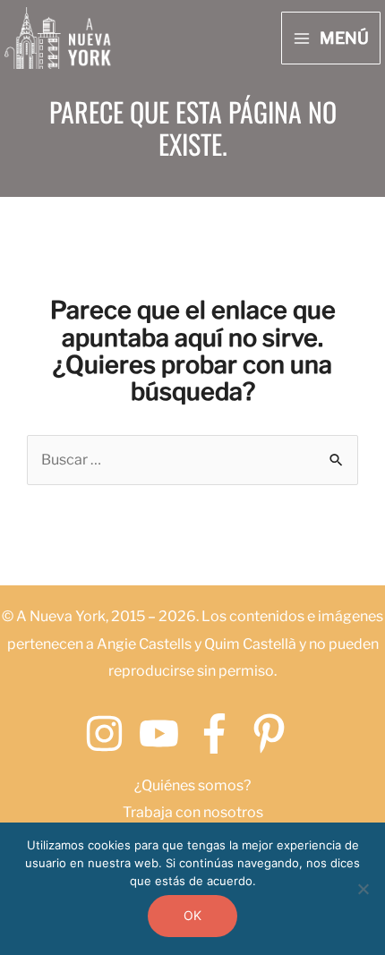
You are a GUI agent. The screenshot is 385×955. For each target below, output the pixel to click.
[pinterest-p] (275, 733)
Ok (192, 915)
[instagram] (110, 733)
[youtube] (165, 733)
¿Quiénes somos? (192, 785)
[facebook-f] (220, 733)
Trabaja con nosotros (193, 812)
